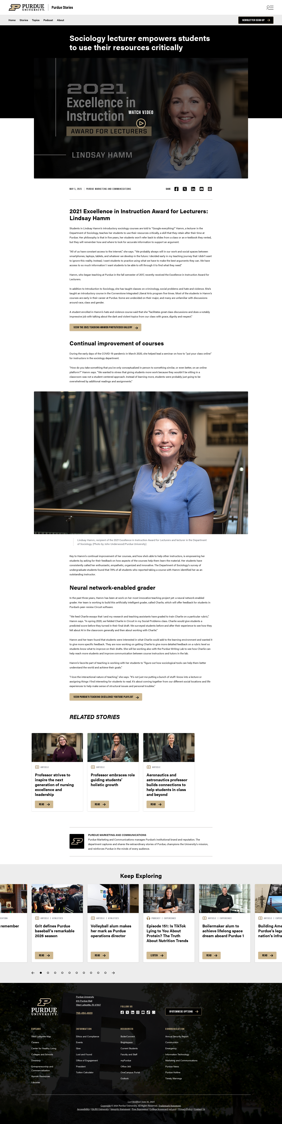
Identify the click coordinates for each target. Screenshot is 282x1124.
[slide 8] (91, 973)
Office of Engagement (87, 1060)
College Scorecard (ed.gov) (163, 1109)
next (113, 973)
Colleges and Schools (42, 1054)
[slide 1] (41, 973)
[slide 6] (77, 973)
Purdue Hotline (172, 1072)
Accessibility (83, 1109)
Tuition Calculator (85, 1072)
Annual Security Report (176, 1036)
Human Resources (40, 1076)
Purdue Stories (62, 7)
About (60, 20)
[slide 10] (105, 973)
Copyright (106, 1105)
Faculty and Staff (129, 1054)
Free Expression (140, 1109)
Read (41, 804)
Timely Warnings (173, 1078)
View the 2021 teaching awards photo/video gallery (103, 327)
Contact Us (199, 1109)
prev (33, 973)
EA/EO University (100, 1109)
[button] (209, 189)
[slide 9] (98, 973)
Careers (35, 1042)
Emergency (171, 1048)
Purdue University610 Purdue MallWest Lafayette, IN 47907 (88, 1000)
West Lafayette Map (41, 1036)
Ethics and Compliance (87, 1036)
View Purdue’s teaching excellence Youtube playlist (103, 696)
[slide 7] (84, 973)
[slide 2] (48, 973)
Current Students (129, 1048)
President (81, 1066)
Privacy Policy (185, 1109)
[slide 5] (69, 973)
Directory (35, 1060)
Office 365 (126, 1066)
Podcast (48, 20)
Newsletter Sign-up (253, 20)
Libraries (35, 1082)
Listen (154, 955)
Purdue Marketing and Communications (108, 188)
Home (12, 20)
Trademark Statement (169, 1105)
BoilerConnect (128, 1036)
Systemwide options (181, 1011)
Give (78, 1048)
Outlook (125, 1078)
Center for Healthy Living (43, 1048)
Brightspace (127, 1042)
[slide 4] (62, 973)
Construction (171, 1042)
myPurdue (126, 1060)
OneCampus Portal (130, 1072)
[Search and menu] (270, 7)
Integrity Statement (120, 1109)
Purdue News (172, 1066)
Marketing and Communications (181, 1060)
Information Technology (177, 1054)
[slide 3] (55, 973)
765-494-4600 (84, 1013)
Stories (24, 20)
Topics (35, 20)
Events (79, 1042)
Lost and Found (84, 1054)
